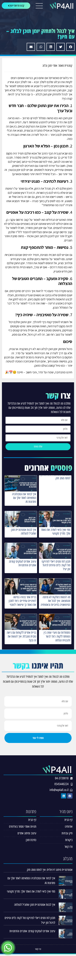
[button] (70, 47)
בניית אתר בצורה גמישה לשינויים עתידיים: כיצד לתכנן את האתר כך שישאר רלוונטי (22, 601)
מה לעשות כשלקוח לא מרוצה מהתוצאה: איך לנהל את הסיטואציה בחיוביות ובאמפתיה (55, 601)
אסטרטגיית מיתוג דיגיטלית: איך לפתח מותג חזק (55, 476)
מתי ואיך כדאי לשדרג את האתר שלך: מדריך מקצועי (55, 532)
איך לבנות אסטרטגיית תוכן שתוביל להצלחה (23, 532)
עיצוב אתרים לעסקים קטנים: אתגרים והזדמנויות (22, 563)
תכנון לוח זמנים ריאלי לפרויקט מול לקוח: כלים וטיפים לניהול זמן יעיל (56, 565)
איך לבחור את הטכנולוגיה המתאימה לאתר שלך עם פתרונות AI (24, 498)
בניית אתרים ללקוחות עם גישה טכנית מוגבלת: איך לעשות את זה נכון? (21, 636)
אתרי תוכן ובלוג (49, 66)
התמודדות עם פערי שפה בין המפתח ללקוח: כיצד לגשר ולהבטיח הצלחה (57, 636)
